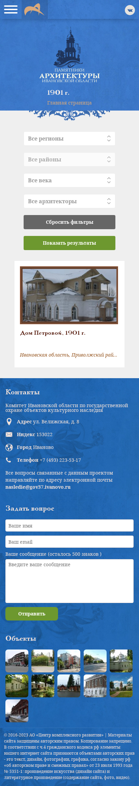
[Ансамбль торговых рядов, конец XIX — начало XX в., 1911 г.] (16, 710)
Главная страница (69, 102)
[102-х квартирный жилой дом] (68, 660)
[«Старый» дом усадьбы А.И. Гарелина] (42, 660)
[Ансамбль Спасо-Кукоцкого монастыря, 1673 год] (121, 685)
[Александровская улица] (95, 660)
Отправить (31, 613)
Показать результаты (69, 243)
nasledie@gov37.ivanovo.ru (38, 487)
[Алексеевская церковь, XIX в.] (121, 660)
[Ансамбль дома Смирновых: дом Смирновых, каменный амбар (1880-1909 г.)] (95, 685)
